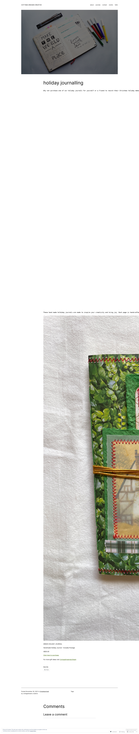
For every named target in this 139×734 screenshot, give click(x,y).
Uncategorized (44, 691)
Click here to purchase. (51, 655)
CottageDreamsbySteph (68, 659)
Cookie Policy (33, 731)
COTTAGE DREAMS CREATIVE (31, 5)
